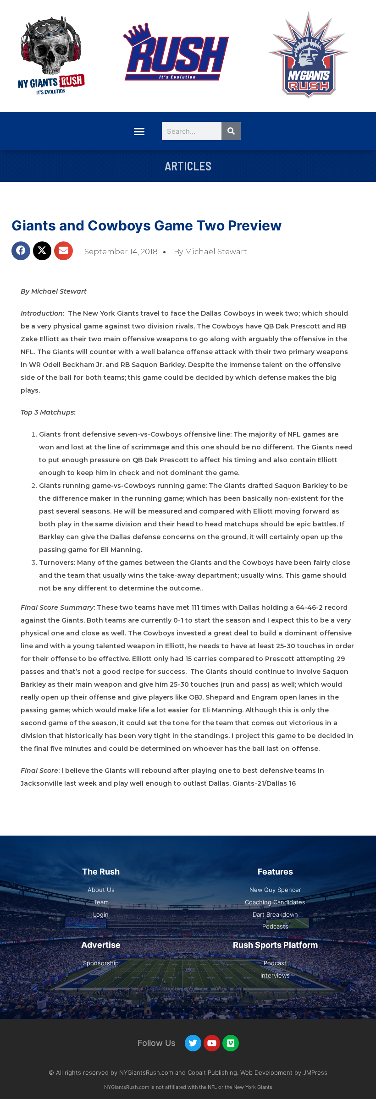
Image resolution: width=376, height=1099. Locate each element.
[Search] (231, 131)
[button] (139, 131)
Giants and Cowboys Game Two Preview (146, 225)
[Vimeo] (230, 1043)
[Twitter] (193, 1043)
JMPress (315, 1072)
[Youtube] (212, 1043)
